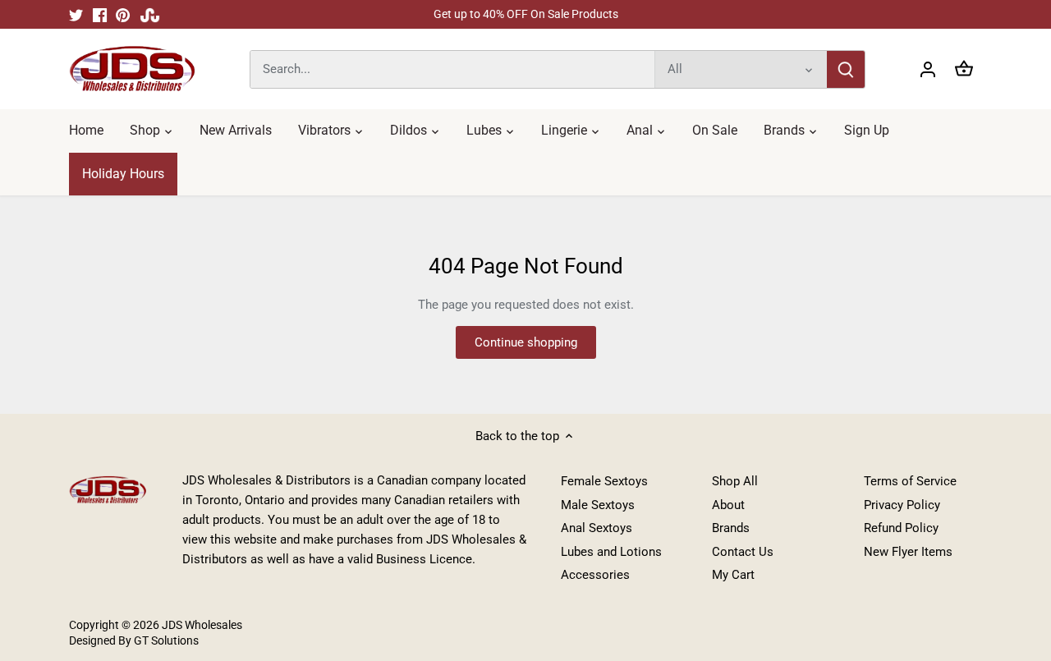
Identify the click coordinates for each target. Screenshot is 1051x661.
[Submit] (846, 69)
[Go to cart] (964, 69)
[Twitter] (76, 14)
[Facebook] (100, 14)
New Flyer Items (908, 551)
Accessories (595, 574)
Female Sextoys (604, 481)
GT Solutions (165, 640)
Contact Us (742, 551)
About (728, 505)
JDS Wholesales (202, 624)
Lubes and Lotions (611, 551)
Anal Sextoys (596, 528)
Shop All (735, 481)
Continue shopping (526, 342)
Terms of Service (910, 481)
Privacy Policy (902, 505)
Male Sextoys (598, 505)
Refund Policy (901, 528)
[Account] (928, 69)
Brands (731, 528)
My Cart (733, 574)
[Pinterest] (123, 14)
